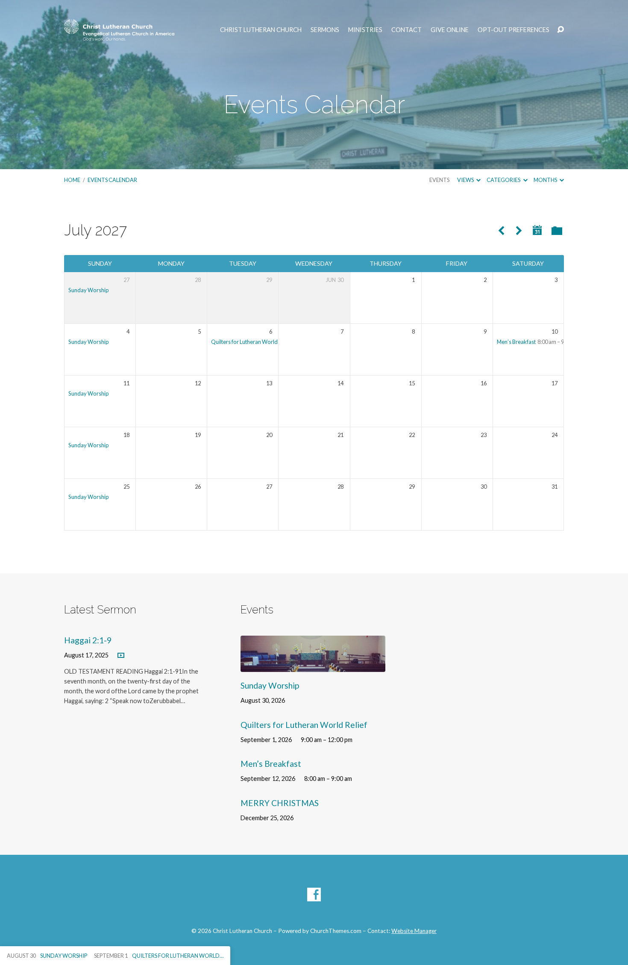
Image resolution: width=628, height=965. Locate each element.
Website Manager (414, 930)
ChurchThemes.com (335, 930)
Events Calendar (112, 179)
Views (466, 179)
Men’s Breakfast (516, 341)
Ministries (365, 30)
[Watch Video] (120, 655)
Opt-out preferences (513, 30)
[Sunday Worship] (313, 665)
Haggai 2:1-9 (88, 640)
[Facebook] (314, 894)
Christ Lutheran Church (261, 30)
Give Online (450, 30)
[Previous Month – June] (501, 230)
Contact (406, 30)
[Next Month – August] (519, 230)
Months (546, 179)
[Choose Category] (557, 231)
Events (439, 179)
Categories (504, 179)
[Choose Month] (537, 230)
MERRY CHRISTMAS (280, 803)
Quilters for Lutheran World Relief (251, 341)
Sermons (325, 30)
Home (72, 179)
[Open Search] (560, 29)
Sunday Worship (88, 290)
